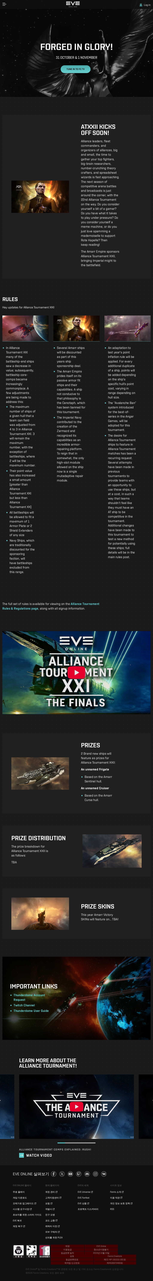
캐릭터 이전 (51, 1226)
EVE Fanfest (83, 1197)
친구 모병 (50, 1214)
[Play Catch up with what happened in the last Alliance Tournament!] (76, 672)
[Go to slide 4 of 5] (84, 1142)
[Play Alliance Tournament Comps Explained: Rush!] (76, 1106)
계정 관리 (50, 1192)
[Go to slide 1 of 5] (61, 1142)
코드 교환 (50, 1220)
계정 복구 (17, 1226)
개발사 (48, 1209)
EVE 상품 (82, 1203)
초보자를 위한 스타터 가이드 (27, 1214)
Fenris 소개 (115, 1192)
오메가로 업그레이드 (23, 1203)
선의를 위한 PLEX (54, 1237)
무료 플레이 (19, 1192)
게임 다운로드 (20, 1197)
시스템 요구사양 (21, 1209)
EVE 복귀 (17, 1220)
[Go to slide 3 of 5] (76, 1142)
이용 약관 (115, 1197)
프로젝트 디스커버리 (88, 1209)
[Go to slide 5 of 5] (91, 1142)
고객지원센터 (52, 1197)
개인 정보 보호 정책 (120, 1203)
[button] (4, 4)
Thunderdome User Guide (31, 1011)
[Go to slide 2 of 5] (69, 1142)
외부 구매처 (51, 1232)
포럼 (47, 1203)
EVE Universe (84, 1192)
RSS (112, 1209)
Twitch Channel (24, 1005)
